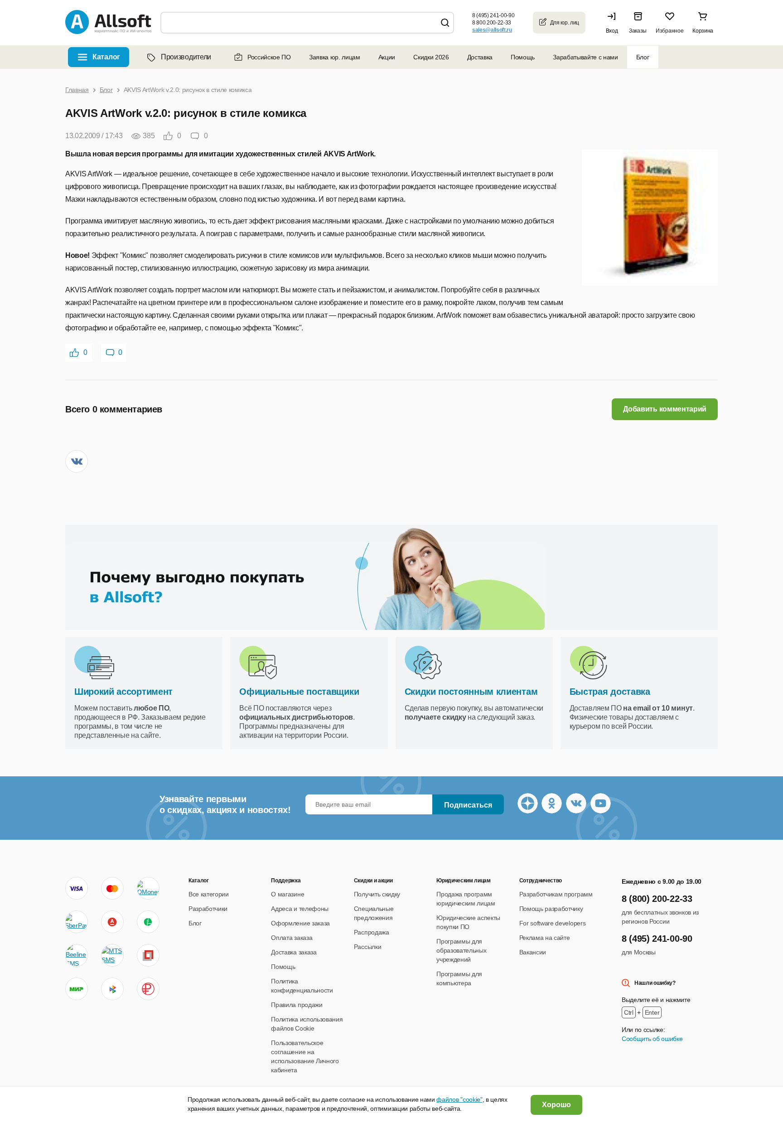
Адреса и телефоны (300, 908)
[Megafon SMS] (148, 922)
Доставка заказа (293, 952)
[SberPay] (76, 922)
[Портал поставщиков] (148, 955)
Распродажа (371, 932)
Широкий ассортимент (123, 692)
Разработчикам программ (556, 894)
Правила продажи (296, 1004)
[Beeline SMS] (76, 955)
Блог (642, 57)
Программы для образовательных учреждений (461, 950)
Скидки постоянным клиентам (471, 692)
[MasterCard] (112, 888)
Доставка (480, 57)
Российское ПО (269, 57)
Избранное (669, 31)
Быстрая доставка (610, 692)
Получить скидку (377, 894)
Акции (386, 57)
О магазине (287, 894)
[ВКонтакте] (76, 461)
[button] (614, 22)
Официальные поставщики (299, 692)
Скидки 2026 (431, 57)
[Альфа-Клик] (112, 922)
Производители (186, 57)
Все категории (208, 894)
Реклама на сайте (544, 937)
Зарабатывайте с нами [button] (585, 57)
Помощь (523, 57)
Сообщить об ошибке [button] (652, 1038)
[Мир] (77, 989)
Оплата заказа (291, 937)
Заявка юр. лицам (334, 57)
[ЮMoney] (147, 888)
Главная (77, 89)
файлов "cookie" (459, 1099)
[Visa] (77, 888)
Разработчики (207, 908)
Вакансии (532, 952)
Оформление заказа (300, 923)
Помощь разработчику (551, 908)
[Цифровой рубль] (148, 989)
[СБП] (112, 989)
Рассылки (367, 946)
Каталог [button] (106, 57)
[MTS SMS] (112, 955)
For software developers (552, 923)
